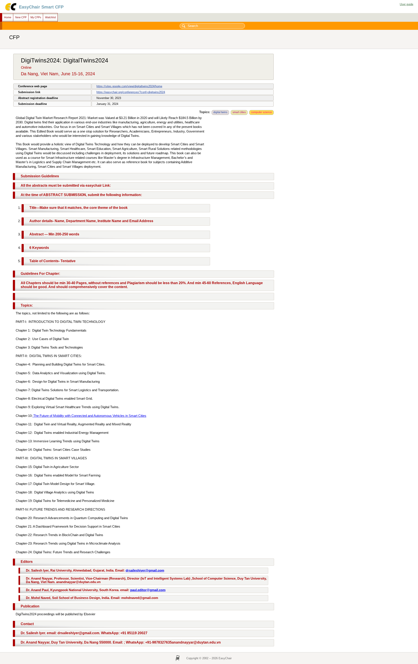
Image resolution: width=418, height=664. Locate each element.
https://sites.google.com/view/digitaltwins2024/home (129, 86)
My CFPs (35, 17)
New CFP (21, 17)
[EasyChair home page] (10, 10)
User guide (406, 4)
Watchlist (50, 17)
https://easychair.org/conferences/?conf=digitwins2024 (130, 92)
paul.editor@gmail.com (147, 590)
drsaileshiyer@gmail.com (145, 570)
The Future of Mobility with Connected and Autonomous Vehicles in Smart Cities (89, 416)
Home (7, 17)
